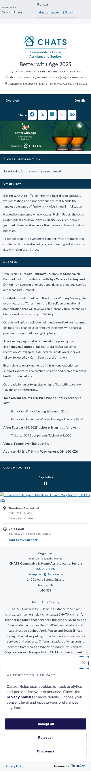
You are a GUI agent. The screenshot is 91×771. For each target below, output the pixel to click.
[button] (32, 115)
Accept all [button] (46, 724)
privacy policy (19, 697)
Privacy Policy (15, 766)
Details (80, 100)
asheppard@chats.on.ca (45, 574)
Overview (12, 100)
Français (43, 4)
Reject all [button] (45, 737)
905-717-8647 (45, 569)
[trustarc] (77, 766)
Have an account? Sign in (56, 12)
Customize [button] (46, 751)
